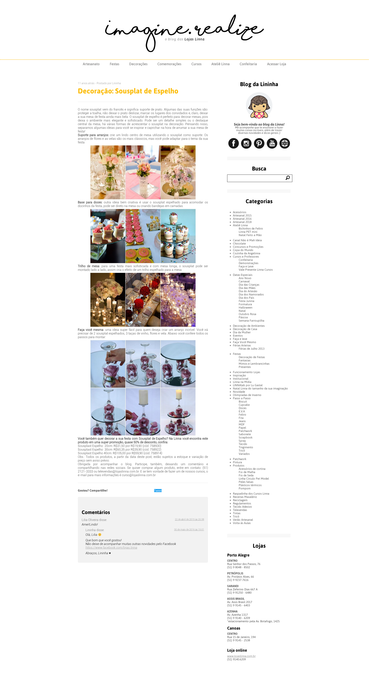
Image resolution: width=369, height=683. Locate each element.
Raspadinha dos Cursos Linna (251, 493)
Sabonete (245, 434)
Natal (242, 310)
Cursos (196, 64)
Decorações (138, 64)
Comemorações (169, 64)
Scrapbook (246, 437)
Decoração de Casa (245, 329)
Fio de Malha (247, 472)
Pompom (245, 488)
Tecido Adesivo (242, 506)
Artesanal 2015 (242, 215)
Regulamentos (242, 503)
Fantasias (244, 360)
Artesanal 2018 (242, 222)
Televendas (240, 510)
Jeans (242, 421)
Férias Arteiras (242, 345)
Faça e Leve (246, 266)
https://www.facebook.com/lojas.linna (111, 547)
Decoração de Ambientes (249, 325)
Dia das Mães (247, 288)
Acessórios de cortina (252, 468)
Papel (242, 427)
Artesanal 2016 (242, 218)
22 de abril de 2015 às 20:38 (189, 519)
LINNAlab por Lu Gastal (248, 385)
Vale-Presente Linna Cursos (256, 269)
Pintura (237, 462)
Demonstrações (248, 263)
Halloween (245, 307)
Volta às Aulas (242, 523)
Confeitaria (248, 64)
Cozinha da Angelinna (246, 253)
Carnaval (244, 281)
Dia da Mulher (242, 332)
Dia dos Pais (246, 297)
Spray (242, 440)
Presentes (245, 367)
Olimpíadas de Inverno (247, 395)
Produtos (238, 465)
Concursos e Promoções (248, 246)
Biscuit (243, 401)
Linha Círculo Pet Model (254, 478)
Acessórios (239, 212)
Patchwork (245, 431)
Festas (114, 64)
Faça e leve (240, 338)
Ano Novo (245, 278)
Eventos (238, 335)
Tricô (242, 450)
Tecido (243, 444)
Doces (242, 408)
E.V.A (242, 411)
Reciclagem (240, 500)
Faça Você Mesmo (244, 342)
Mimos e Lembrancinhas (254, 363)
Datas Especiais (242, 274)
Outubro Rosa (247, 314)
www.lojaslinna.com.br (241, 656)
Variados (244, 453)
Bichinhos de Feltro (251, 228)
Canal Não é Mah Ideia (247, 240)
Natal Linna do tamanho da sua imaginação (260, 388)
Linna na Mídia (242, 382)
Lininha (116, 83)
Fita (241, 417)
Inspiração (239, 375)
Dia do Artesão (248, 291)
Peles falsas (246, 481)
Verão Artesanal (243, 519)
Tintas (236, 513)
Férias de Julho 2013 (251, 348)
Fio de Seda (246, 475)
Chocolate (239, 243)
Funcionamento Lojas (246, 372)
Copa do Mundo (243, 250)
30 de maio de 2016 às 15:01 (189, 529)
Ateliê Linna (220, 64)
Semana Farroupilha (251, 320)
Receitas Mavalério (245, 496)
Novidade (239, 391)
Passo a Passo (242, 398)
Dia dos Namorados (251, 294)
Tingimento (246, 447)
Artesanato (91, 64)
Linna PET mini (248, 231)
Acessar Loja (276, 64)
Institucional (240, 378)
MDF (242, 424)
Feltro (242, 414)
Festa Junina (246, 301)
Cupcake (244, 404)
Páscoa (243, 317)
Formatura (245, 304)
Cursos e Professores (246, 256)
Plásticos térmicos (250, 485)
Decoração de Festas (252, 357)
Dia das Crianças (249, 284)
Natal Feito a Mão (250, 235)
